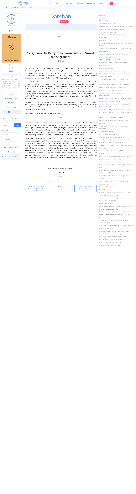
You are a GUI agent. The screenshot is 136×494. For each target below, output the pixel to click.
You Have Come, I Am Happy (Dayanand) (111, 137)
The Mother (68, 3)
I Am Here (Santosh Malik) (107, 57)
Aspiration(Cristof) (105, 40)
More (100, 3)
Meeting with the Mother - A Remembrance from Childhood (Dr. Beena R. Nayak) (114, 194)
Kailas (61, 61)
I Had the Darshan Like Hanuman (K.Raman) (113, 234)
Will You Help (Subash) (106, 204)
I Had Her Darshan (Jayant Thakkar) (110, 159)
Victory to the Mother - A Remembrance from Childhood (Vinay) (113, 64)
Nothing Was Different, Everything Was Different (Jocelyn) (114, 122)
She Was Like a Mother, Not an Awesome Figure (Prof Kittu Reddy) (115, 147)
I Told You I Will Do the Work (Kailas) (110, 60)
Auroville (12, 102)
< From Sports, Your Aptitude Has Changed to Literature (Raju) (36, 188)
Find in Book (7, 118)
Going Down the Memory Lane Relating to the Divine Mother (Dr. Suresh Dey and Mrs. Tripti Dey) (115, 141)
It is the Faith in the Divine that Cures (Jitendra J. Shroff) (114, 177)
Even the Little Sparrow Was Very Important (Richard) (115, 156)
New (107, 3)
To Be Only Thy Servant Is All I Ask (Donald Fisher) (114, 181)
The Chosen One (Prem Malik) (108, 198)
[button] (11, 130)
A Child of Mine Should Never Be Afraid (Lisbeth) (114, 231)
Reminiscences (104, 51)
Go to (18, 125)
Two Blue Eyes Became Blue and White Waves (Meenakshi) (113, 127)
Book (61, 37)
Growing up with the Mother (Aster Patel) (112, 29)
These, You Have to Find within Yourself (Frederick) (115, 49)
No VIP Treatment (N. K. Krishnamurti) (111, 162)
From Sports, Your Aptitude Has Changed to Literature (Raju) (116, 166)
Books (23, 8)
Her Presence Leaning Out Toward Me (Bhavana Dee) (115, 212)
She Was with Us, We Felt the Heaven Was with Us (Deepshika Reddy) (114, 80)
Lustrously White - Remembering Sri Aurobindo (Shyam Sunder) (116, 152)
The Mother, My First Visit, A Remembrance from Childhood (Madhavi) (114, 221)
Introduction (103, 18)
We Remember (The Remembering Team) (112, 239)
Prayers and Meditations (107, 187)
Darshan (11, 65)
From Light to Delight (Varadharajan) (110, 242)
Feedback (17, 118)
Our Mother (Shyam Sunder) (108, 32)
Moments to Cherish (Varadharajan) (110, 90)
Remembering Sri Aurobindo (108, 184)
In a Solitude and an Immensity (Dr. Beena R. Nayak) (115, 26)
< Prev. (29, 37)
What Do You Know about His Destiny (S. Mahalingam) (116, 109)
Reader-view (64, 21)
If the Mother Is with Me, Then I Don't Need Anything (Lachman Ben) (115, 113)
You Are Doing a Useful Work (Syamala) (111, 118)
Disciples (80, 3)
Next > (93, 37)
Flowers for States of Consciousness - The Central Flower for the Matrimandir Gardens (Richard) (114, 86)
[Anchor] (25, 43)
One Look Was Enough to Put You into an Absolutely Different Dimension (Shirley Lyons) (115, 100)
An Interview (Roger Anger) (107, 24)
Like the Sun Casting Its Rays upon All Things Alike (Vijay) (114, 216)
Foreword (102, 15)
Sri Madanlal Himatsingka (107, 131)
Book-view (56, 21)
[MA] (23, 3)
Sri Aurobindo (54, 3)
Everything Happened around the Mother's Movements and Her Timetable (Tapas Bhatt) (116, 208)
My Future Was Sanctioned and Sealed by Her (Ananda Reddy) (116, 44)
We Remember (104, 21)
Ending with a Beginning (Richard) (109, 245)
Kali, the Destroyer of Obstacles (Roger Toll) (112, 71)
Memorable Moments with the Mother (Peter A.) (114, 237)
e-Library (90, 3)
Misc (30, 8)
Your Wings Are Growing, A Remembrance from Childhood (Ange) (114, 94)
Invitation (102, 190)
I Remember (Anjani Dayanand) (109, 134)
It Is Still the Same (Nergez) (107, 201)
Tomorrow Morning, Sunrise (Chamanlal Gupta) (113, 54)
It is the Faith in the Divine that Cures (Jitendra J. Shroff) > (85, 187)
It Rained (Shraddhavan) (106, 68)
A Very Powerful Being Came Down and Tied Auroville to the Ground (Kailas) (115, 171)
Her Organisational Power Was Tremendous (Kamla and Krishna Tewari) (115, 75)
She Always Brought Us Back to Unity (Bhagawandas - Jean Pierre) (115, 36)
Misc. (12, 31)
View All (12, 112)
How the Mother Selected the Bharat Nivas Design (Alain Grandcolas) (114, 105)
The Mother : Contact (11, 98)
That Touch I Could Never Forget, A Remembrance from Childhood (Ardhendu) (116, 227)
